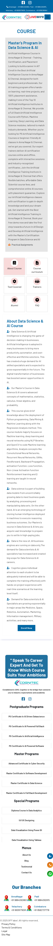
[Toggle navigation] (47, 17)
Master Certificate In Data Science (26, 783)
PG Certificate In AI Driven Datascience (27, 716)
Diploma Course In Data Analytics (26, 810)
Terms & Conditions (11, 927)
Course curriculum (37, 270)
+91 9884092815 (42, 900)
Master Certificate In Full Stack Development (26, 793)
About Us (26, 855)
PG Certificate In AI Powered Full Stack (26, 726)
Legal (4, 931)
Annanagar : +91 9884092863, (19, 7)
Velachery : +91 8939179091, (16, 10)
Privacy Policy (8, 924)
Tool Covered (14, 286)
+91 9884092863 (19, 900)
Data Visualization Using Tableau (26, 840)
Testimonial (26, 866)
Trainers (37, 286)
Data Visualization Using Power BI (26, 830)
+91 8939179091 (18, 910)
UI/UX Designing (26, 820)
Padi (36, 896)
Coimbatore (40, 906)
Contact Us (26, 872)
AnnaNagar (17, 896)
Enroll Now (26, 628)
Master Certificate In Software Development (26, 773)
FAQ (37, 305)
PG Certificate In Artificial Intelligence (26, 736)
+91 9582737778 (41, 910)
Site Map (5, 934)
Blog (26, 860)
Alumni (14, 305)
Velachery (17, 906)
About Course (14, 268)
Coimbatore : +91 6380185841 (36, 10)
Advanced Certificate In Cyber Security (27, 763)
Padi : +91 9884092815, (38, 7)
